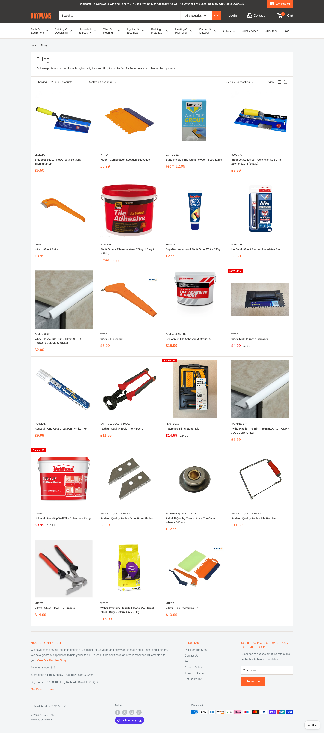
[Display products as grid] (279, 82)
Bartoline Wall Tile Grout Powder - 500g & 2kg (194, 159)
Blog (286, 30)
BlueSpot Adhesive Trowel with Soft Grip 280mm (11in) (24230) (256, 161)
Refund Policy (193, 678)
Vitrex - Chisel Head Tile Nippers (55, 607)
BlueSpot (41, 154)
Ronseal (40, 424)
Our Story (271, 30)
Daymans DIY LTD (176, 334)
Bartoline (172, 154)
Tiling (44, 45)
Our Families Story (196, 649)
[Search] (216, 15)
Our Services (250, 30)
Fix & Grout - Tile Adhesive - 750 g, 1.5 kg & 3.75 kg (127, 251)
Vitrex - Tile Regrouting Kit (182, 607)
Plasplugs (172, 424)
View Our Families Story (52, 660)
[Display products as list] (285, 82)
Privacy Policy (193, 667)
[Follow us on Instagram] (131, 712)
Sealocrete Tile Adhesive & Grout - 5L (189, 338)
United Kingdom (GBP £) (46, 706)
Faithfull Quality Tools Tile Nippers (121, 428)
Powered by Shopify (41, 719)
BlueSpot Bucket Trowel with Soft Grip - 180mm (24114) (59, 161)
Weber (104, 603)
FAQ (187, 661)
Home (34, 45)
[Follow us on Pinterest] (139, 712)
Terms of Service (194, 673)
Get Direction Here (42, 689)
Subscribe (253, 681)
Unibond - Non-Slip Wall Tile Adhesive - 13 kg (63, 518)
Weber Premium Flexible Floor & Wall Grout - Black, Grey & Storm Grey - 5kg (127, 610)
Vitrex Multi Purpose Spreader (249, 338)
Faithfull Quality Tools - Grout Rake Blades (126, 518)
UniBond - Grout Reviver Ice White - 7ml (255, 249)
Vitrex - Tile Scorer (111, 338)
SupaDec (171, 244)
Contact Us (191, 655)
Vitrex (104, 154)
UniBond (236, 244)
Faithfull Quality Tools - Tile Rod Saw (254, 518)
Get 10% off (283, 3)
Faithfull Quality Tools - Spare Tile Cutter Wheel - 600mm (191, 520)
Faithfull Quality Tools (115, 424)
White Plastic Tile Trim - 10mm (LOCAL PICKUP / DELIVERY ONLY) (59, 341)
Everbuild (106, 244)
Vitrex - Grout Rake (46, 249)
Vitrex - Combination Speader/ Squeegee (125, 159)
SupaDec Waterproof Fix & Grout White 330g (193, 249)
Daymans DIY (42, 334)
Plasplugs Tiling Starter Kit (182, 428)
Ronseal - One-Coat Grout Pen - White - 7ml (61, 428)
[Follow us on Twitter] (124, 712)
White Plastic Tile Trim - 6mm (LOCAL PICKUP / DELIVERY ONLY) (260, 430)
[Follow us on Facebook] (117, 712)
